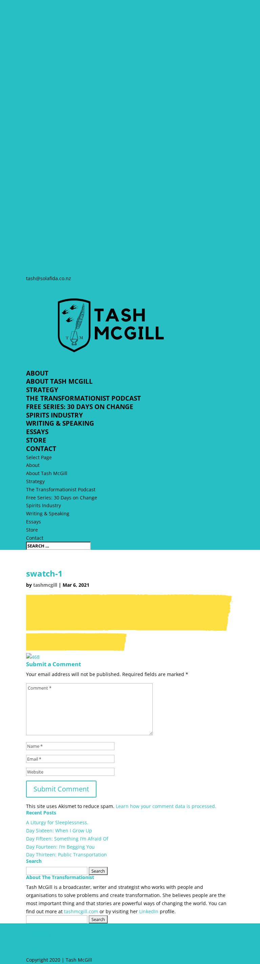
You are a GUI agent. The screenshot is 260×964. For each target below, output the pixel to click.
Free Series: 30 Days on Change (79, 406)
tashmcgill (45, 585)
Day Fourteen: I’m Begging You (60, 847)
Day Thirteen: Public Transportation (66, 854)
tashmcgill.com (81, 911)
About (37, 373)
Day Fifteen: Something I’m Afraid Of (67, 838)
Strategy (42, 389)
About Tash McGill (59, 381)
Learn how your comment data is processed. (166, 806)
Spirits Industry (54, 415)
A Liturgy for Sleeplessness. (57, 822)
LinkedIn (148, 911)
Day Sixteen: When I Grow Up (59, 830)
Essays (37, 431)
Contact (41, 448)
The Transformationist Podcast (83, 398)
